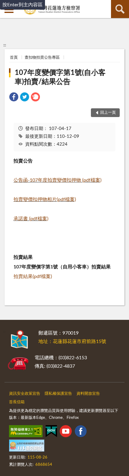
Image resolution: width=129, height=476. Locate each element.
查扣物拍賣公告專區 (42, 58)
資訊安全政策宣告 (24, 394)
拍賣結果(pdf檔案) (33, 276)
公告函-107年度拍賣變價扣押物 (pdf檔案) (57, 180)
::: (4, 45)
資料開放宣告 (88, 394)
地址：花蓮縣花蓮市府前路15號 (72, 341)
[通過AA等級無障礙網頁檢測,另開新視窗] (26, 432)
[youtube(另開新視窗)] (66, 432)
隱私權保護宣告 (58, 394)
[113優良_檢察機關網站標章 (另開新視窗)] (26, 447)
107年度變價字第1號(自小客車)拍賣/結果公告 (60, 77)
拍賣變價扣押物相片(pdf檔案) (45, 199)
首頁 (14, 58)
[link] (13, 98)
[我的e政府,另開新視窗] (51, 432)
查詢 (120, 9)
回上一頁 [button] (108, 113)
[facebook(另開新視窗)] (81, 432)
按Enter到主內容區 (22, 4)
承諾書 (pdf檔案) (31, 218)
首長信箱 (17, 402)
